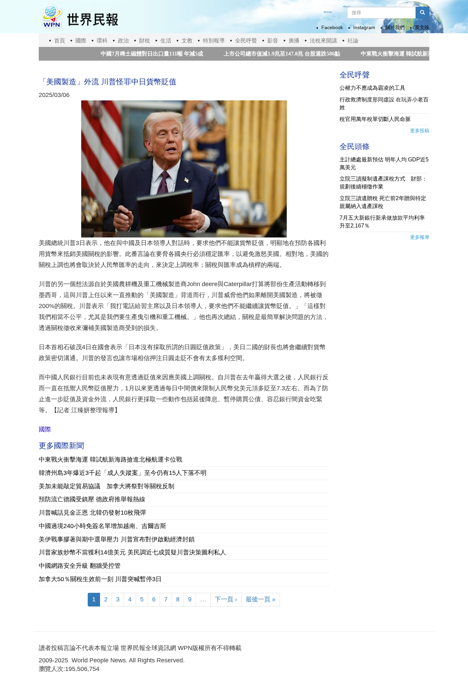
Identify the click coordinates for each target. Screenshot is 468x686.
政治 (123, 41)
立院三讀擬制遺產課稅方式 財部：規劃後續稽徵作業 (383, 182)
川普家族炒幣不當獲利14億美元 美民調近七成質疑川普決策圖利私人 (132, 552)
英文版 (422, 27)
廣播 (293, 41)
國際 (80, 41)
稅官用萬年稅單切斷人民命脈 (375, 119)
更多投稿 (419, 130)
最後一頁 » (260, 599)
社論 (352, 41)
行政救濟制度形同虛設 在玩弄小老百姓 (384, 103)
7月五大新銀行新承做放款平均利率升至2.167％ (382, 222)
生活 (165, 41)
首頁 (59, 41)
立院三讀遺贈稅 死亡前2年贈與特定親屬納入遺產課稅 (383, 202)
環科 (102, 41)
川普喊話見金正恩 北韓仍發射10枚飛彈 (92, 512)
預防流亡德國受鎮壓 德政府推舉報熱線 (92, 499)
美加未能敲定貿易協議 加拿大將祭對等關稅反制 (106, 486)
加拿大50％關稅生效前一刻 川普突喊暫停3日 (100, 579)
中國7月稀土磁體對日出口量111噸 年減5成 (135, 54)
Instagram (364, 27)
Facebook (332, 27)
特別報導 (214, 41)
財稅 (144, 41)
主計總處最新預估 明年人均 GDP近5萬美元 (384, 163)
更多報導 (419, 237)
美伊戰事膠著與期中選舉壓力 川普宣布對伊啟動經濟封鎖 (117, 539)
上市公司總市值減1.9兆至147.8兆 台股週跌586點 (265, 54)
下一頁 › (226, 599)
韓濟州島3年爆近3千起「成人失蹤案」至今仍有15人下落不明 (123, 472)
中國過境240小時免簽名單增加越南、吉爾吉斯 (102, 526)
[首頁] (79, 16)
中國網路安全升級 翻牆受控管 (80, 565)
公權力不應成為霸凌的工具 (372, 88)
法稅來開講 (323, 41)
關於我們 (395, 27)
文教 (187, 41)
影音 (272, 41)
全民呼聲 (246, 41)
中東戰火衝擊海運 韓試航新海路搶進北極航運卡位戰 (110, 459)
